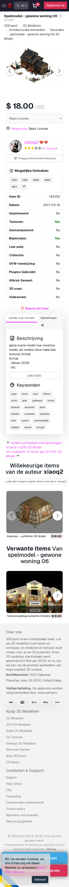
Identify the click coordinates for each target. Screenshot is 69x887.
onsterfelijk (41, 420)
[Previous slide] (10, 71)
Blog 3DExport (16, 756)
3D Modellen (15, 718)
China (46, 393)
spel (13, 393)
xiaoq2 (31, 142)
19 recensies (50, 148)
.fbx (25, 180)
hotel (51, 400)
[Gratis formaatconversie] (24, 187)
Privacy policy (15, 809)
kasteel (29, 407)
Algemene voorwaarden (22, 815)
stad (25, 393)
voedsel (29, 414)
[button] (57, 516)
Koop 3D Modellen (22, 711)
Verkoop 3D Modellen (21, 743)
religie (15, 427)
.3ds (14, 180)
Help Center (14, 784)
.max (36, 180)
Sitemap (51, 849)
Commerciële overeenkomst (25, 802)
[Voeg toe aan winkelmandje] (49, 528)
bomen (15, 407)
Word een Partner (18, 750)
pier (24, 400)
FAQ (9, 790)
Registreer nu (55, 5)
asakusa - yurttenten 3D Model (26, 536)
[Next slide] (59, 71)
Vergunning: (19, 129)
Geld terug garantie (19, 821)
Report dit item (37, 308)
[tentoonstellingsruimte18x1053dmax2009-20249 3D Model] (34, 592)
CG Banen (13, 762)
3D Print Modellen (18, 725)
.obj (14, 186)
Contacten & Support (25, 770)
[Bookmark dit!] (57, 528)
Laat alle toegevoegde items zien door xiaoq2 (36, 481)
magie (40, 427)
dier (13, 420)
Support (11, 777)
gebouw (37, 400)
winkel (15, 414)
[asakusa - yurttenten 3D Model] (34, 512)
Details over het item (21, 318)
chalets (44, 414)
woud (27, 427)
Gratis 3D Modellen (19, 731)
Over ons (14, 632)
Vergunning (13, 796)
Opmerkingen (48, 318)
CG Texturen (14, 737)
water (25, 420)
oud (35, 393)
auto (14, 400)
